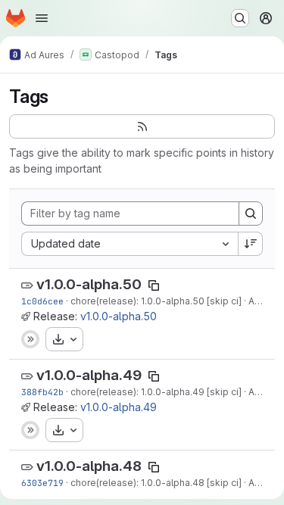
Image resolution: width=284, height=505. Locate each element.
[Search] (251, 213)
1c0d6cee (42, 301)
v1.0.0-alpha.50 (89, 284)
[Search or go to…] (240, 18)
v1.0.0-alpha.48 (89, 466)
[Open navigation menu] (42, 18)
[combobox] (129, 244)
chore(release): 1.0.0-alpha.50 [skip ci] (156, 301)
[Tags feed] (142, 126)
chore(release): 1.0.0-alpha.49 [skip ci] (156, 391)
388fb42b (42, 391)
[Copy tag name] (154, 285)
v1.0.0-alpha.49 (89, 375)
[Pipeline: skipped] (30, 339)
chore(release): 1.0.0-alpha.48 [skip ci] (156, 482)
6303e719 (42, 482)
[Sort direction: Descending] (251, 244)
